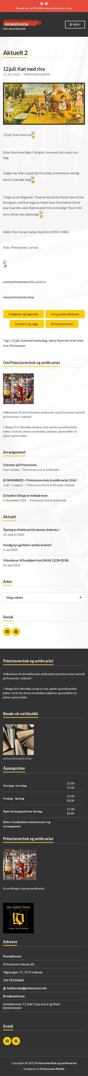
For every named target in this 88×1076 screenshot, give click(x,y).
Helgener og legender (23, 314)
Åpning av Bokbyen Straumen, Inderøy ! (31, 529)
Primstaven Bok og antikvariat (56, 1063)
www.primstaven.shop (58, 8)
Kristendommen (62, 324)
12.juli (15, 340)
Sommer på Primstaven (20, 465)
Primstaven (18, 345)
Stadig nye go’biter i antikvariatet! (27, 545)
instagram (46, 3)
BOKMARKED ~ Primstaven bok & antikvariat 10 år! (40, 480)
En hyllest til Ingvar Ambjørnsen (25, 495)
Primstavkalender (37, 74)
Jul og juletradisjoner (65, 314)
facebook (41, 3)
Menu (76, 24)
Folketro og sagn (27, 324)
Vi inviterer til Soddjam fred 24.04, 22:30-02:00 (35, 560)
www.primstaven (15, 282)
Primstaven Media (52, 1068)
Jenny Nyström (59, 340)
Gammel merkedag (34, 340)
